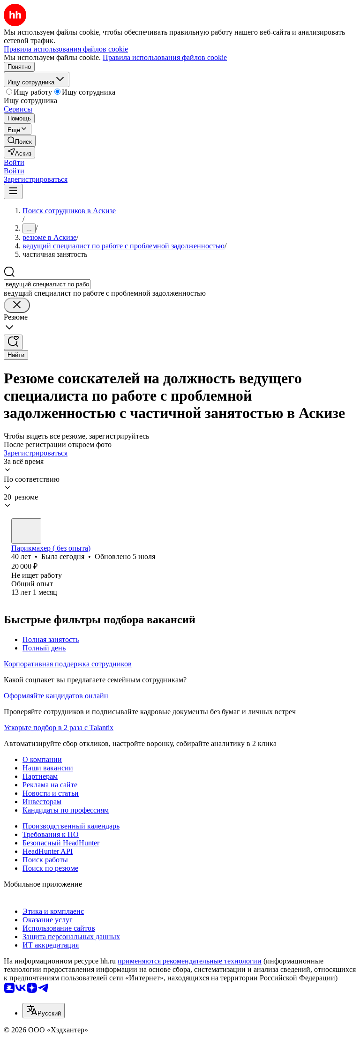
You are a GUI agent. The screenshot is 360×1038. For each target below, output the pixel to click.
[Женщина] (26, 531)
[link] (20, 141)
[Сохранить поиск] (13, 342)
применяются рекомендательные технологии (190, 961)
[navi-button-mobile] (13, 191)
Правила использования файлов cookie (165, 57)
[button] (14, 162)
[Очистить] (17, 305)
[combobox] (47, 284)
